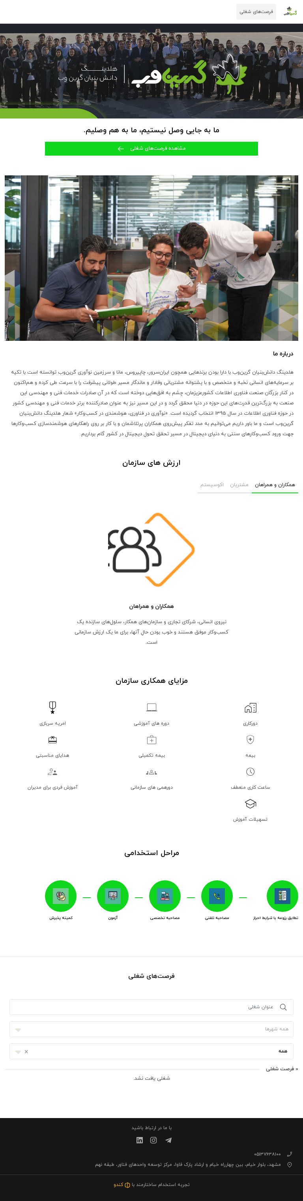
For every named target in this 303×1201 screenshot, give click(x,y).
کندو (119, 1185)
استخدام (167, 1185)
